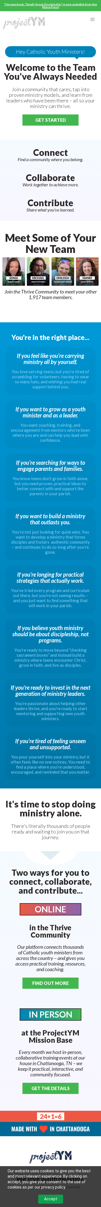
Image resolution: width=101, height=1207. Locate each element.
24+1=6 (50, 1116)
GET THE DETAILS (50, 1088)
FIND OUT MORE (50, 983)
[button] (92, 19)
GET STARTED (50, 120)
